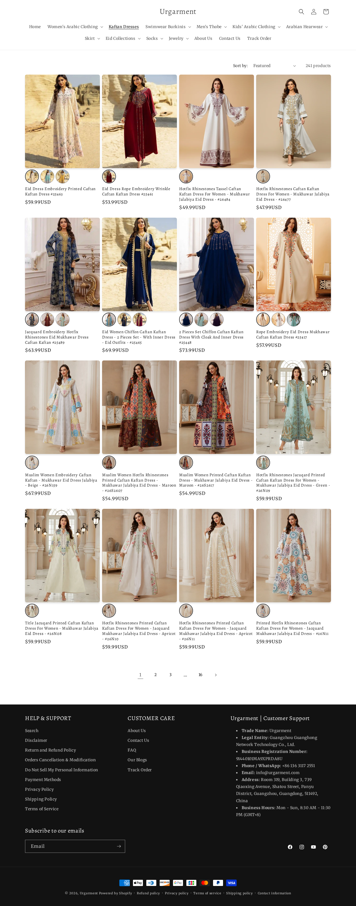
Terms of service (207, 893)
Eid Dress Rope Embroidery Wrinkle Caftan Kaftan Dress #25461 (136, 191)
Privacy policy (177, 893)
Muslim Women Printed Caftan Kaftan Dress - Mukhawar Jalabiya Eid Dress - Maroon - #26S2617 (216, 480)
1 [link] (140, 674)
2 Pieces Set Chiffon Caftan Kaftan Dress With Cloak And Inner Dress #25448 (211, 337)
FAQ (132, 750)
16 (200, 674)
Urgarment (89, 893)
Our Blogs (137, 760)
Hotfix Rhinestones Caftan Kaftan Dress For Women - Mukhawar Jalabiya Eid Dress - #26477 (293, 194)
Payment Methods (43, 779)
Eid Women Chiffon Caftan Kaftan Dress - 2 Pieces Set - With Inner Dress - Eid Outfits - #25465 (138, 337)
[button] (74, 27)
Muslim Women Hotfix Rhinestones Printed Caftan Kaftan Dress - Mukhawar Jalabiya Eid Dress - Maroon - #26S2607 (139, 482)
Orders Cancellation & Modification (60, 760)
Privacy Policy (39, 789)
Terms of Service (42, 809)
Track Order (140, 769)
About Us (137, 730)
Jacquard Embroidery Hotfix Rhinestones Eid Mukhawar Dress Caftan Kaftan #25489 (57, 337)
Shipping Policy (41, 799)
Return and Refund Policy (50, 750)
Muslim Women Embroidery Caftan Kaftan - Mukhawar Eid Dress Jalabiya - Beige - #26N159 (61, 480)
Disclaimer (36, 740)
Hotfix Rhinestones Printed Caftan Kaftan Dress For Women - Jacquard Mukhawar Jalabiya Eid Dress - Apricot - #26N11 (216, 630)
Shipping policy (239, 893)
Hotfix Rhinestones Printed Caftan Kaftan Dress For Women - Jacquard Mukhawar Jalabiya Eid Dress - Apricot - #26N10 (139, 630)
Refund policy (148, 893)
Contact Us (138, 740)
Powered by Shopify (115, 893)
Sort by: (240, 65)
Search (32, 730)
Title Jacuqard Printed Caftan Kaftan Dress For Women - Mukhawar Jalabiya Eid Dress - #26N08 (61, 628)
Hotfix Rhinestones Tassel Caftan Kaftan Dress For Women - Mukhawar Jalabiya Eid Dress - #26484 (214, 194)
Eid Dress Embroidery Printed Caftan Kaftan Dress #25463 (60, 191)
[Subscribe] (119, 846)
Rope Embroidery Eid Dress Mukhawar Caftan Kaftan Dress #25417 (293, 334)
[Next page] (215, 675)
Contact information (274, 893)
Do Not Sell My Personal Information (61, 769)
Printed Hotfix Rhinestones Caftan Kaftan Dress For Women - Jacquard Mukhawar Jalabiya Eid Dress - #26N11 (292, 628)
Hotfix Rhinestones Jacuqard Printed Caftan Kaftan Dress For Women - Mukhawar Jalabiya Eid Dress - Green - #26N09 (293, 482)
